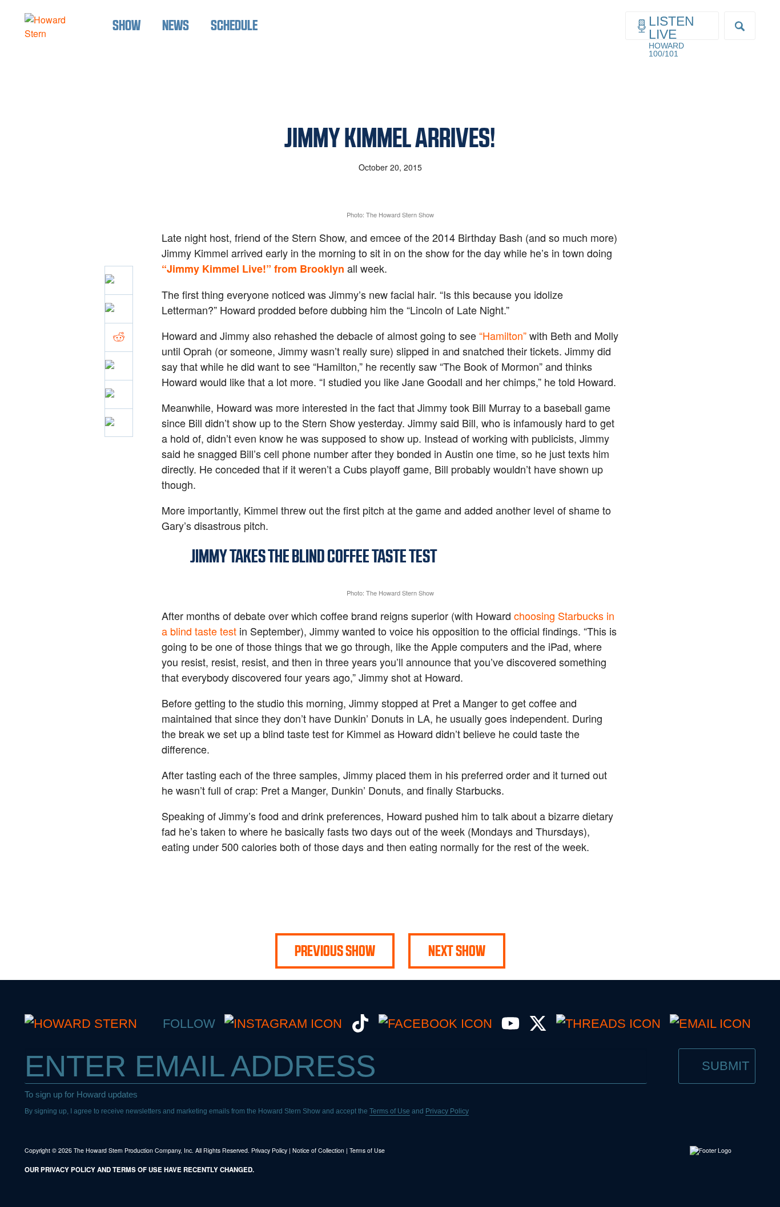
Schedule (234, 25)
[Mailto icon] (118, 394)
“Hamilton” (502, 335)
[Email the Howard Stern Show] (710, 1023)
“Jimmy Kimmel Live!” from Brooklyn (253, 268)
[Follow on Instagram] (283, 1023)
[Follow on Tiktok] (360, 1028)
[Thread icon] (118, 365)
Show (126, 25)
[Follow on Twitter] (538, 1028)
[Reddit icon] (118, 337)
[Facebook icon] (118, 280)
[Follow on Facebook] (435, 1023)
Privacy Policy (447, 1111)
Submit (725, 1066)
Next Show (456, 951)
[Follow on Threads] (608, 1023)
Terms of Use (389, 1111)
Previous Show (335, 951)
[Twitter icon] (118, 308)
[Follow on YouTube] (510, 1028)
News (175, 25)
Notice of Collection (318, 1150)
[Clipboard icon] (118, 422)
